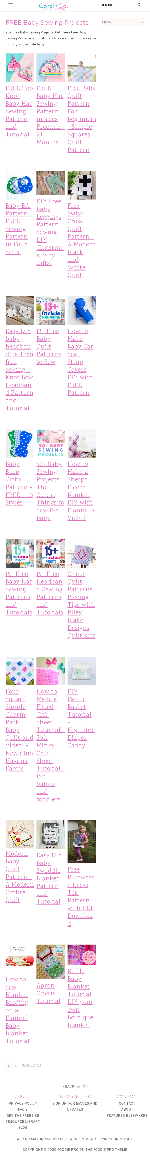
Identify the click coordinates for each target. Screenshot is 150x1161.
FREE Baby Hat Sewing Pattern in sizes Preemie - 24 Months (50, 115)
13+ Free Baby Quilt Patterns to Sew (48, 347)
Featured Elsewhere (127, 1115)
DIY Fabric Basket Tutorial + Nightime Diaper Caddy (81, 719)
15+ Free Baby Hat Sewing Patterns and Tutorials (19, 594)
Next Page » (31, 1065)
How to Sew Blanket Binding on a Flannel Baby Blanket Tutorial (18, 1010)
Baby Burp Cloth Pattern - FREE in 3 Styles (19, 484)
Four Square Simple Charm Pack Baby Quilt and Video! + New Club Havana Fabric (20, 730)
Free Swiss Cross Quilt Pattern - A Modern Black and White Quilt (82, 241)
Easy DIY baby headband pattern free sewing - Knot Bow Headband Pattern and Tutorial (19, 370)
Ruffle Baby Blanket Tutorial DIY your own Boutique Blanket (80, 998)
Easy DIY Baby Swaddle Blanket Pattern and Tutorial (49, 879)
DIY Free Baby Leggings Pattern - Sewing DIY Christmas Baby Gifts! (50, 232)
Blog (23, 1127)
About (127, 1109)
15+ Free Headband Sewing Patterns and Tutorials (49, 594)
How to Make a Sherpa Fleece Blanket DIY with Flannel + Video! (81, 491)
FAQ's (23, 1109)
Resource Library (22, 1121)
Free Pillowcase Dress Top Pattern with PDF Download (81, 897)
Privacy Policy (23, 1103)
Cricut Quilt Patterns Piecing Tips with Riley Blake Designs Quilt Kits (82, 605)
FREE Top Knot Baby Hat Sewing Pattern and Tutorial (19, 111)
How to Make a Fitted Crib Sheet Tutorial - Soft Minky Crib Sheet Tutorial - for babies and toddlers (50, 745)
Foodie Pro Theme (110, 1150)
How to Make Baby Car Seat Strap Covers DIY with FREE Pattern (80, 362)
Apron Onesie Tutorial (48, 993)
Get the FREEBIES (23, 1115)
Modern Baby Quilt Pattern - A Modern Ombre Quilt (20, 877)
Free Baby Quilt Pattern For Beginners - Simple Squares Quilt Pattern (82, 119)
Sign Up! (59, 1103)
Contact (127, 1103)
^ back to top (75, 1086)
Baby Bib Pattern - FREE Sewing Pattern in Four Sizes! (19, 229)
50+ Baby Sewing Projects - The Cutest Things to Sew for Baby (50, 491)
